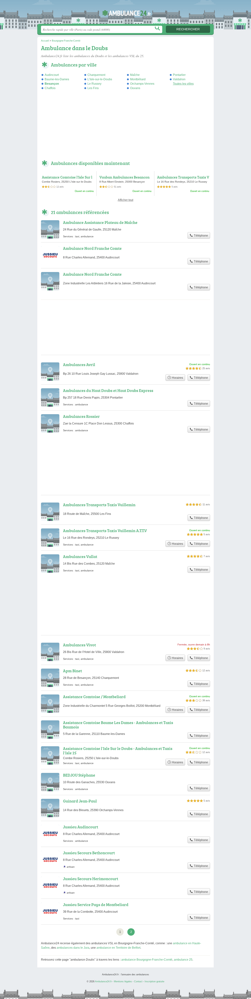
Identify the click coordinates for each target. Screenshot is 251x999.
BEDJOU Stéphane (79, 775)
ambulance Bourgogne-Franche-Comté (146, 959)
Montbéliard (138, 79)
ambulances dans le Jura (73, 947)
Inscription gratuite (154, 981)
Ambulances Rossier (81, 416)
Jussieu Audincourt (80, 827)
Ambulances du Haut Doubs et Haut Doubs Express (108, 390)
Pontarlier (179, 74)
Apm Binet (72, 671)
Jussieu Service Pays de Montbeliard (95, 904)
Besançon (52, 83)
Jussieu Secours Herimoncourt (90, 878)
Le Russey (94, 83)
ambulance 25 (183, 959)
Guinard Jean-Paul (80, 801)
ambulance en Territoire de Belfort (118, 947)
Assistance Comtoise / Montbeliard (94, 696)
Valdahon (179, 79)
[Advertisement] (125, 127)
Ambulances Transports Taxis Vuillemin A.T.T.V (183, 179)
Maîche (135, 74)
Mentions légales (123, 981)
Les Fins (93, 88)
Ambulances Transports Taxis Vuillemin (99, 504)
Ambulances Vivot (79, 645)
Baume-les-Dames (57, 79)
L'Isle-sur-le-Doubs (99, 79)
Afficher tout (125, 199)
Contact (138, 981)
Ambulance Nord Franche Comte (92, 248)
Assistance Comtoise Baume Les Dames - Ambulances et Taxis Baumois (118, 725)
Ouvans (135, 88)
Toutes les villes (183, 83)
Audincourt (52, 74)
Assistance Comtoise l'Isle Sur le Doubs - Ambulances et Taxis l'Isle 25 (117, 751)
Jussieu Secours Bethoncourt (89, 853)
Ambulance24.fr (125, 13)
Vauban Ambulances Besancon (124, 177)
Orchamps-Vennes (142, 83)
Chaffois (50, 88)
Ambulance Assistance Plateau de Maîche (100, 222)
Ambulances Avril (79, 364)
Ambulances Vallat (80, 556)
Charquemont (96, 74)
